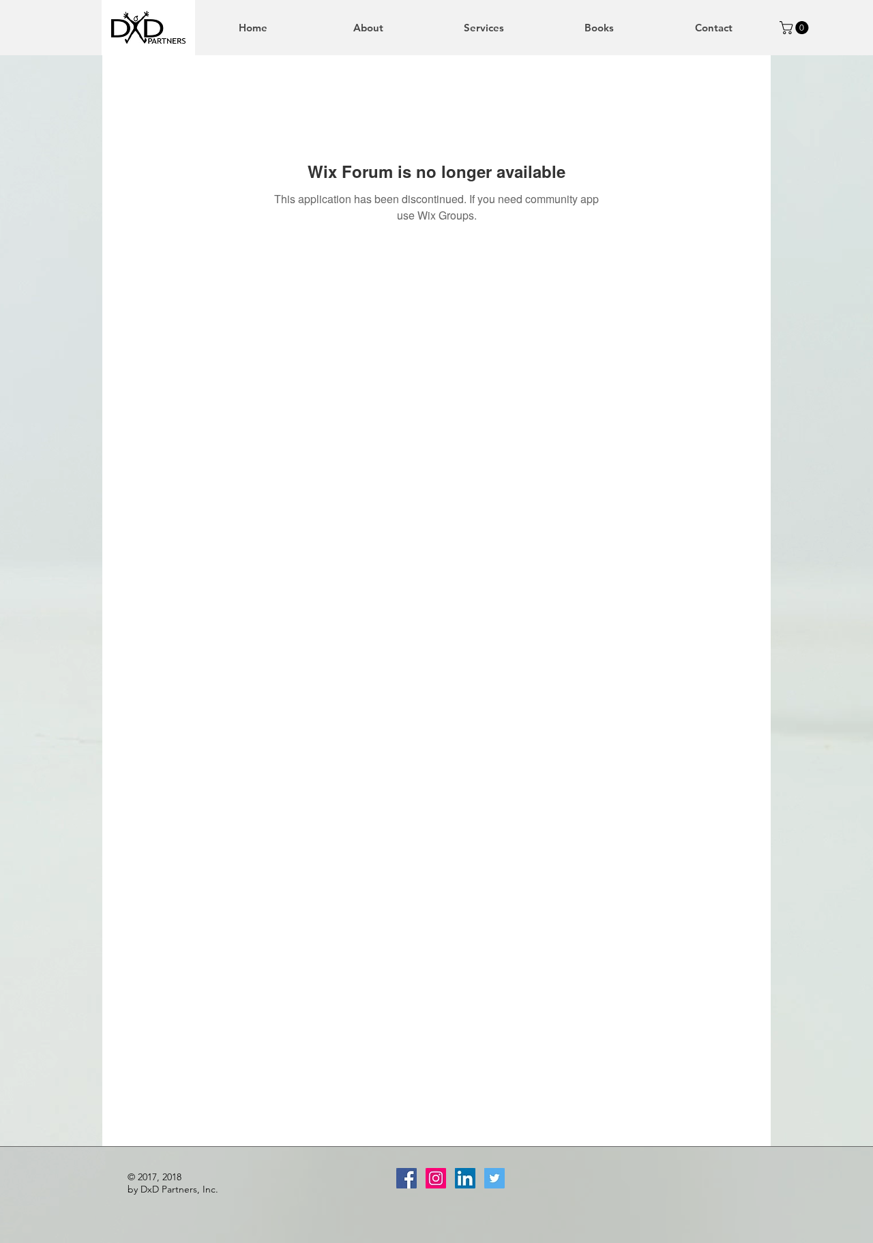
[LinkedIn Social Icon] (465, 1178)
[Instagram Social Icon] (436, 1178)
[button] (796, 27)
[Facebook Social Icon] (406, 1178)
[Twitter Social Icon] (494, 1178)
